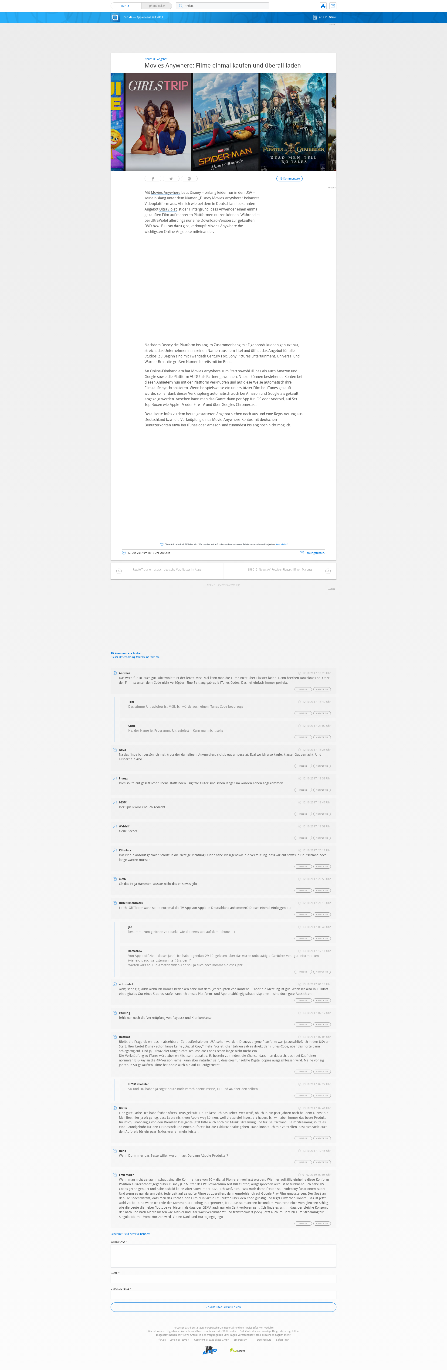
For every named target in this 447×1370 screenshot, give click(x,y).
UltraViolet (168, 209)
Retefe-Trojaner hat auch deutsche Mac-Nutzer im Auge (167, 569)
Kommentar (119, 1242)
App (323, 6)
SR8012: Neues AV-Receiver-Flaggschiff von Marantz (280, 569)
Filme (211, 585)
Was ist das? (282, 544)
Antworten (322, 689)
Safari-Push (282, 1339)
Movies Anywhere (165, 192)
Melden (303, 689)
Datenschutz (264, 1339)
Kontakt (333, 6)
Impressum (240, 1339)
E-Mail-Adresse (121, 1288)
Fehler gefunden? (315, 552)
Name (115, 1273)
